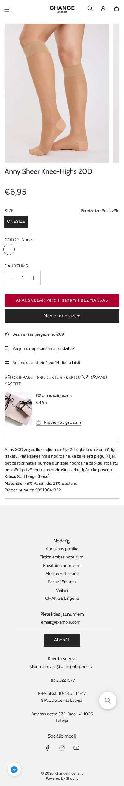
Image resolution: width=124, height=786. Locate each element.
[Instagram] (62, 748)
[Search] (90, 9)
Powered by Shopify (62, 778)
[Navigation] (6, 9)
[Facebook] (47, 748)
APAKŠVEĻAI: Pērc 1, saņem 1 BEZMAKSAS (62, 300)
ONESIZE (16, 221)
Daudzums (16, 266)
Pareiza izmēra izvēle (100, 210)
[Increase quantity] (33, 278)
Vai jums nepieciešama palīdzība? (43, 348)
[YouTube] (76, 748)
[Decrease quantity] (11, 278)
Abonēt (62, 639)
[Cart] (116, 9)
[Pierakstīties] (103, 9)
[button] (14, 770)
